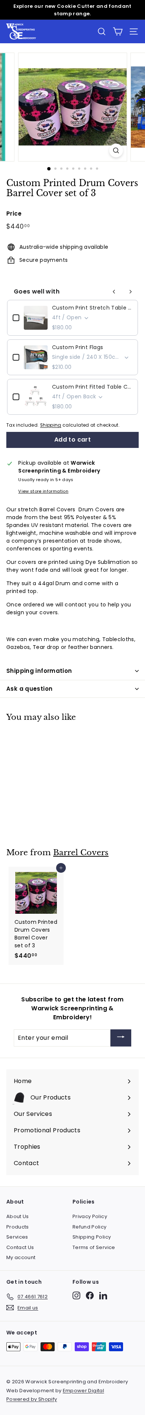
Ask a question (29, 689)
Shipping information (39, 671)
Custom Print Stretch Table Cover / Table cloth (92, 307)
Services (17, 1236)
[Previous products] (114, 291)
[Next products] (130, 291)
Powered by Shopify (31, 1399)
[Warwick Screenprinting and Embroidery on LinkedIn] (103, 1295)
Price (14, 213)
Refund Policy (89, 1226)
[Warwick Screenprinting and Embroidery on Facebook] (90, 1295)
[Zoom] (116, 150)
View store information (43, 491)
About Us (17, 1216)
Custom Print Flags (77, 347)
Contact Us (20, 1247)
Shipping (50, 425)
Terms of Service (93, 1247)
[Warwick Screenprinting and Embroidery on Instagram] (76, 1295)
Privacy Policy (89, 1216)
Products (17, 1226)
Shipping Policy (91, 1236)
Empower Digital (83, 1390)
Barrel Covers (81, 852)
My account (21, 1257)
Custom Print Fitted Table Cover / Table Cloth (92, 386)
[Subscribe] (120, 1038)
